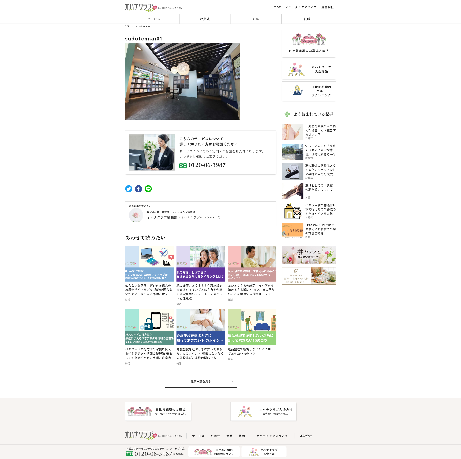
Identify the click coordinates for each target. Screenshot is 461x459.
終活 (307, 19)
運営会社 (327, 7)
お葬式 (205, 19)
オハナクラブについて (301, 7)
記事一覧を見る (201, 381)
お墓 (255, 19)
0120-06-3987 (207, 165)
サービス (153, 19)
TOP (277, 7)
